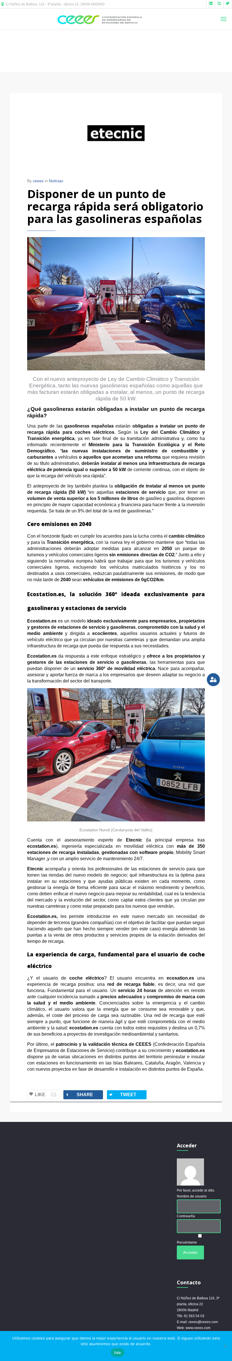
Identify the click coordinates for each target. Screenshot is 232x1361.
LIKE (45, 1094)
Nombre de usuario (192, 1196)
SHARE (79, 1095)
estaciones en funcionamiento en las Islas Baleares (89, 1063)
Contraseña (186, 1216)
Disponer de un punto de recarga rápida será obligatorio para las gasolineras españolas (115, 206)
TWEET (122, 1095)
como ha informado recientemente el (116, 444)
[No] (225, 1346)
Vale (117, 1352)
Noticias (56, 181)
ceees (38, 181)
